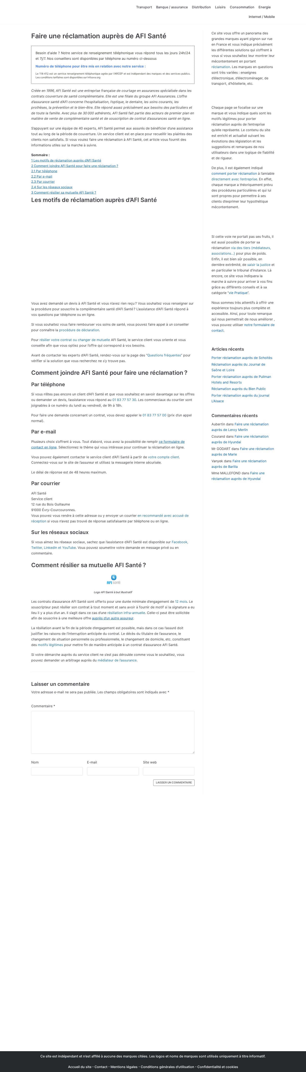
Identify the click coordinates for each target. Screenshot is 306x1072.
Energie (265, 7)
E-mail (92, 762)
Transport (144, 7)
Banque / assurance (172, 7)
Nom (35, 762)
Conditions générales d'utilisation (167, 1067)
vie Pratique (238, 293)
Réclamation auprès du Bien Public (238, 389)
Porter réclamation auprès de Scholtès (241, 358)
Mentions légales (124, 1067)
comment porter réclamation (234, 173)
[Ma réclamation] (64, 12)
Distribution (201, 7)
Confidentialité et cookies (217, 1067)
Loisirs (220, 7)
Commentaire (43, 706)
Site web (150, 762)
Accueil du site (79, 1067)
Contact (101, 1067)
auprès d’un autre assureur (112, 618)
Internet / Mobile (262, 17)
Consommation (242, 7)
